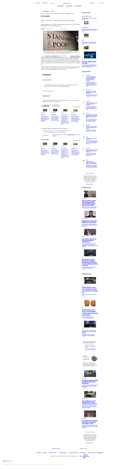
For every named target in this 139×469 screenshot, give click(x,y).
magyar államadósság (56, 13)
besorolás (42, 13)
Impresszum (39, 452)
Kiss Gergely (43, 28)
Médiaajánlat (45, 452)
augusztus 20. (54, 112)
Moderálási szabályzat (91, 452)
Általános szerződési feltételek (73, 452)
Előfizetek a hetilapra (89, 184)
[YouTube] (77, 131)
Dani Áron (84, 355)
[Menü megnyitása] (101, 3)
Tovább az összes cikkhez (76, 140)
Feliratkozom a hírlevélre (75, 56)
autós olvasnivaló (84, 398)
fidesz (87, 136)
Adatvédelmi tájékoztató (53, 452)
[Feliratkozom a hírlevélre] (45, 3)
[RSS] (79, 131)
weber (73, 112)
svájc (82, 284)
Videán (57, 132)
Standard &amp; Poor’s (48, 13)
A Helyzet (52, 11)
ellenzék (72, 13)
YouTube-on (60, 132)
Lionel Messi (84, 418)
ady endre (43, 112)
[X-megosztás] (77, 28)
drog (82, 307)
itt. (60, 56)
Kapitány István (84, 198)
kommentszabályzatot (65, 86)
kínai (82, 328)
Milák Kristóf (84, 377)
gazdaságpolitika (67, 13)
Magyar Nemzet (46, 11)
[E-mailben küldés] (75, 28)
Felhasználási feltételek (63, 452)
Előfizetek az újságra (83, 448)
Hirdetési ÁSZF (83, 452)
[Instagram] (77, 130)
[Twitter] (79, 130)
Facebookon (63, 130)
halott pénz (83, 59)
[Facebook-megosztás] (80, 28)
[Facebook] (74, 130)
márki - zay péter (84, 218)
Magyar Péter (88, 89)
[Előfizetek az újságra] (92, 3)
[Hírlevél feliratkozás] (79, 128)
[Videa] (74, 131)
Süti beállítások (99, 452)
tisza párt (83, 236)
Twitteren (67, 130)
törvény (63, 112)
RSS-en (64, 132)
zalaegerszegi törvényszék (86, 16)
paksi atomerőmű (85, 27)
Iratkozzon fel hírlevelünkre (48, 130)
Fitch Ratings (62, 13)
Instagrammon (53, 132)
